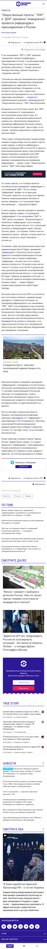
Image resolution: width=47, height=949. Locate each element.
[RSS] (31, 926)
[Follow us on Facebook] (3, 926)
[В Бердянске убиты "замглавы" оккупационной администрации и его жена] (23, 347)
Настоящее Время (8, 32)
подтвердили (17, 418)
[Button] (14, 42)
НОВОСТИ (9, 763)
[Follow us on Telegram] (26, 926)
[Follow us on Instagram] (20, 926)
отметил (14, 183)
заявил (20, 213)
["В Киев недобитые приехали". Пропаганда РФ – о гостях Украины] (23, 857)
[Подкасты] (37, 926)
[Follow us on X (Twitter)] (9, 926)
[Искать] (37, 946)
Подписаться (23, 466)
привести (5, 255)
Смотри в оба (13, 829)
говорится (31, 97)
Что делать (37, 174)
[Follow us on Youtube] (15, 926)
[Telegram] (23, 946)
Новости (5, 10)
